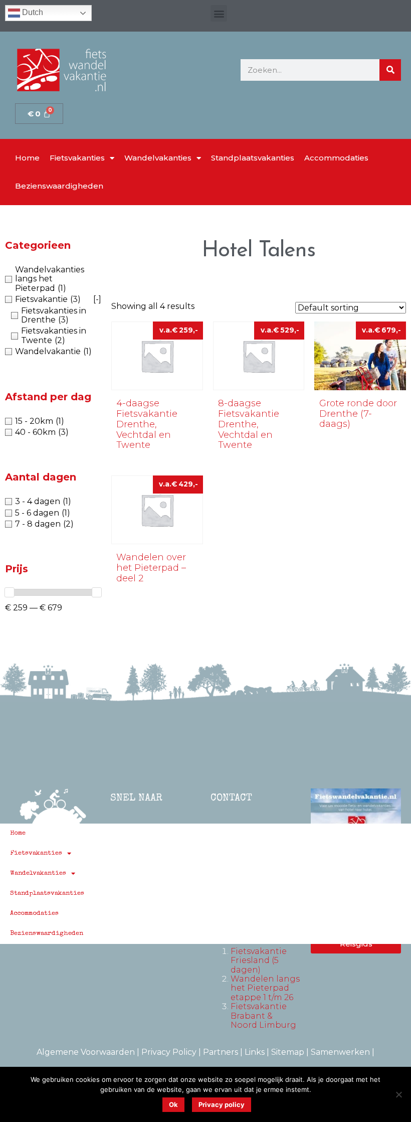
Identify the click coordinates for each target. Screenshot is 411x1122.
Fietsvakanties (77, 158)
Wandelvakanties (157, 158)
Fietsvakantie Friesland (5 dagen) (259, 960)
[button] (219, 13)
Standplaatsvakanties (252, 158)
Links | (258, 1052)
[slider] (10, 592)
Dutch (31, 12)
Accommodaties (336, 158)
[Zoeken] (390, 70)
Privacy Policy (168, 1052)
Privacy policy (221, 1104)
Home (27, 158)
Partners (220, 1052)
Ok (173, 1104)
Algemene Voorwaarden (86, 1052)
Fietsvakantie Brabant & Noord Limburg (263, 1016)
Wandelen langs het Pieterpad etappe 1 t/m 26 (265, 988)
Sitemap (287, 1052)
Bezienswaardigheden (59, 186)
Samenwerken (340, 1052)
